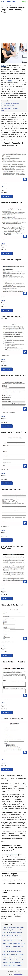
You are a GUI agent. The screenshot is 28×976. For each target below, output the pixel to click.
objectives (21, 785)
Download (6, 196)
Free (24, 1)
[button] (26, 1)
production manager (13, 854)
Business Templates (9, 5)
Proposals (3, 65)
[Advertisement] (14, 28)
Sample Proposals (18, 5)
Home (2, 5)
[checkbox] (1, 1)
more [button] (2, 110)
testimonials (5, 810)
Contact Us (11, 971)
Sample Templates (18, 974)
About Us (17, 971)
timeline (10, 80)
